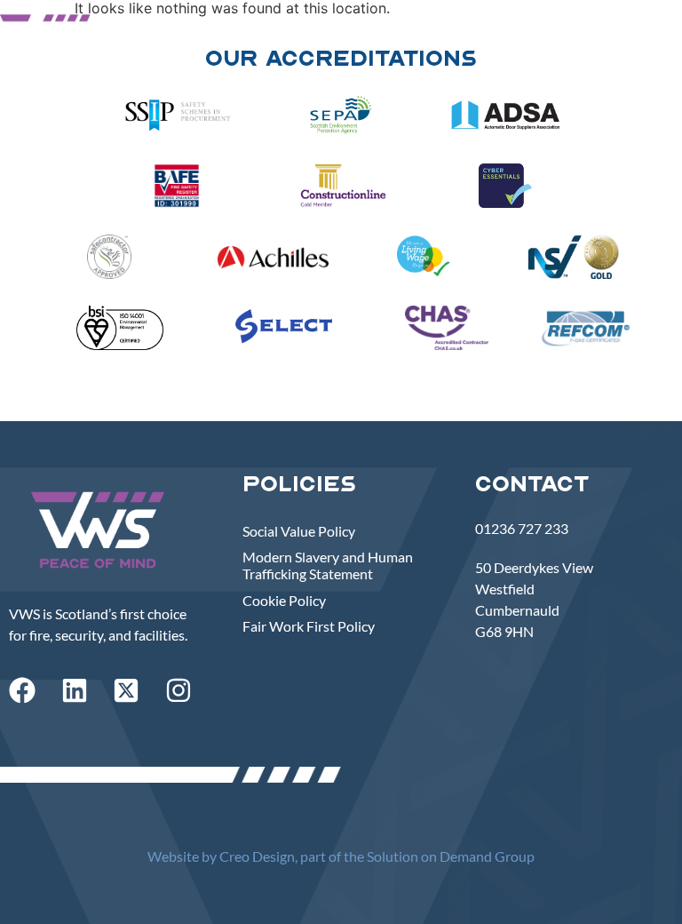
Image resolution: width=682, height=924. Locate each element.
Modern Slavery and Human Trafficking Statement (327, 565)
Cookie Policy (284, 600)
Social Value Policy (298, 530)
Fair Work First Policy (308, 625)
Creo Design (257, 856)
